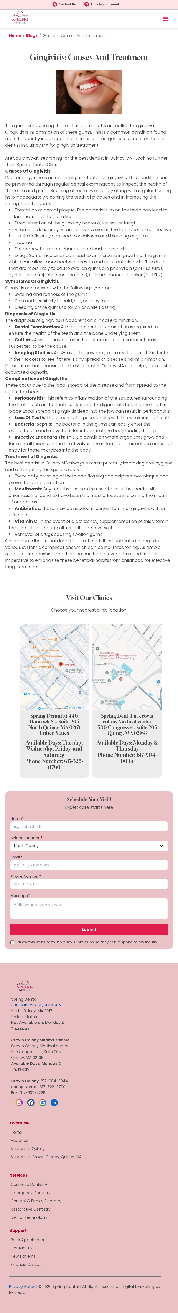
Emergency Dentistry (31, 1192)
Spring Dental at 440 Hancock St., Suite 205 (54, 718)
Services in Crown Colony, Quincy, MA (46, 1156)
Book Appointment (105, 4)
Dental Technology (29, 1217)
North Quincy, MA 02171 (54, 727)
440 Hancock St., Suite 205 (36, 1005)
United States (54, 733)
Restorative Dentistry (31, 1209)
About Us (19, 1140)
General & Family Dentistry (36, 1201)
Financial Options (27, 1264)
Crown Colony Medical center (40, 1046)
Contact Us (67, 4)
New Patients (23, 1256)
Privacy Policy (22, 1286)
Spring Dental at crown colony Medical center (127, 718)
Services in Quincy (28, 1148)
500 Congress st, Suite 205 (127, 727)
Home (15, 35)
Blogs (32, 35)
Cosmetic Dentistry (29, 1184)
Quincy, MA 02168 (127, 733)
